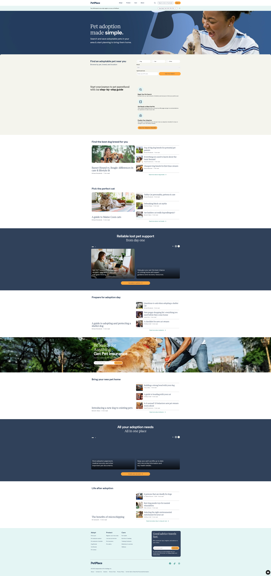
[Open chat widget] (268, 572)
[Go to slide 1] (92, 247)
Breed (138, 64)
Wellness (124, 547)
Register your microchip (112, 535)
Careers (105, 571)
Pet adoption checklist (97, 541)
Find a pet (93, 535)
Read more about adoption (156, 330)
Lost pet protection (111, 538)
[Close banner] (180, 8)
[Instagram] (179, 563)
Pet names (93, 549)
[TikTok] (174, 563)
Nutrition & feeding (126, 538)
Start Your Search (170, 73)
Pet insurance (109, 541)
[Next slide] (179, 246)
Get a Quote (118, 362)
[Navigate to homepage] (96, 3)
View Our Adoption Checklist (147, 128)
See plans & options (134, 283)
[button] (121, 2)
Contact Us (99, 571)
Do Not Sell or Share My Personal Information (137, 571)
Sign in (178, 3)
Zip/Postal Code (141, 70)
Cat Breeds (94, 547)
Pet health (124, 535)
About (92, 571)
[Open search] (154, 2)
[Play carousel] (173, 246)
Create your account (134, 474)
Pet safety (109, 544)
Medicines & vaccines (127, 544)
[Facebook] (170, 563)
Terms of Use (156, 554)
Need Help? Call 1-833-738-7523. (167, 8)
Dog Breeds (94, 544)
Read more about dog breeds (157, 174)
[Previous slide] (176, 246)
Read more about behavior (157, 412)
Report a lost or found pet (165, 3)
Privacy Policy (171, 553)
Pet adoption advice (96, 538)
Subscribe (175, 548)
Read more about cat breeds (156, 221)
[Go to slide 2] (95, 247)
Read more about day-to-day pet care (156, 521)
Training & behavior (127, 541)
